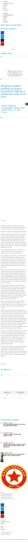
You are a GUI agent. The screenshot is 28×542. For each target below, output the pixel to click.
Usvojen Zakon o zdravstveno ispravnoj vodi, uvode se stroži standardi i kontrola (14, 454)
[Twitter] (2, 36)
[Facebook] (2, 32)
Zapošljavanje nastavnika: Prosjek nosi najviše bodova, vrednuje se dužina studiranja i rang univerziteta (14, 445)
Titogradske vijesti (8, 3)
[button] (14, 11)
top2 (22, 108)
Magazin (5, 5)
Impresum (5, 10)
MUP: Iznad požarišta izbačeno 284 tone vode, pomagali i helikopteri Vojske (14, 424)
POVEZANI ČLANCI (10, 420)
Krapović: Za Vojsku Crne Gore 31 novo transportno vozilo (12, 434)
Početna (5, 1)
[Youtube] (2, 44)
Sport (4, 6)
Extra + (5, 8)
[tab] (7, 392)
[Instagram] (2, 40)
